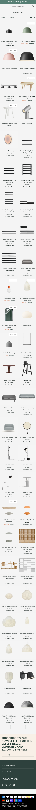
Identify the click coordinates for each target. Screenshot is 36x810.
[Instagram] (10, 785)
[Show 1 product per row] (31, 17)
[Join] (31, 754)
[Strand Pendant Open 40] (9, 650)
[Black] (9, 30)
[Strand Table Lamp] (9, 677)
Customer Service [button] (8, 765)
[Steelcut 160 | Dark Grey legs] (9, 396)
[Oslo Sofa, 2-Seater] (9, 396)
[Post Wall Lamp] (9, 481)
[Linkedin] (14, 785)
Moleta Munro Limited (11, 803)
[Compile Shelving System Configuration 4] (9, 198)
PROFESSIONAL (13, 2)
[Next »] (24, 727)
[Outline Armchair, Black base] (9, 426)
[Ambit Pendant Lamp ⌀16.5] (9, 30)
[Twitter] (2, 785)
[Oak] (9, 565)
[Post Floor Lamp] (9, 453)
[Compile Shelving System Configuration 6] (9, 228)
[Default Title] (9, 140)
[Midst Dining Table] (9, 369)
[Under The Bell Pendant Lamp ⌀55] (9, 705)
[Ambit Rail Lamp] (9, 85)
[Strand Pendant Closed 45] (9, 595)
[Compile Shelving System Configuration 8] (9, 257)
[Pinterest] (6, 785)
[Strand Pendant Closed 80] (9, 622)
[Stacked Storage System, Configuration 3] (9, 565)
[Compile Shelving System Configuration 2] (9, 169)
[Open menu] (5, 6)
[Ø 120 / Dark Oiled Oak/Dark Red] (9, 369)
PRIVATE (25, 2)
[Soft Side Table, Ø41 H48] (9, 536)
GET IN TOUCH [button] (6, 771)
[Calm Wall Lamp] (9, 140)
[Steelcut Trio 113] (9, 426)
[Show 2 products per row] (34, 17)
